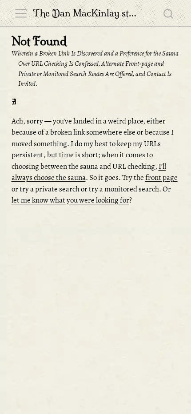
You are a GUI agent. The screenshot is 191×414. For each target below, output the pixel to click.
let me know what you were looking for (70, 200)
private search (57, 189)
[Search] (168, 13)
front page (161, 177)
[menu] (20, 13)
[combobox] (169, 13)
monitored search (131, 189)
